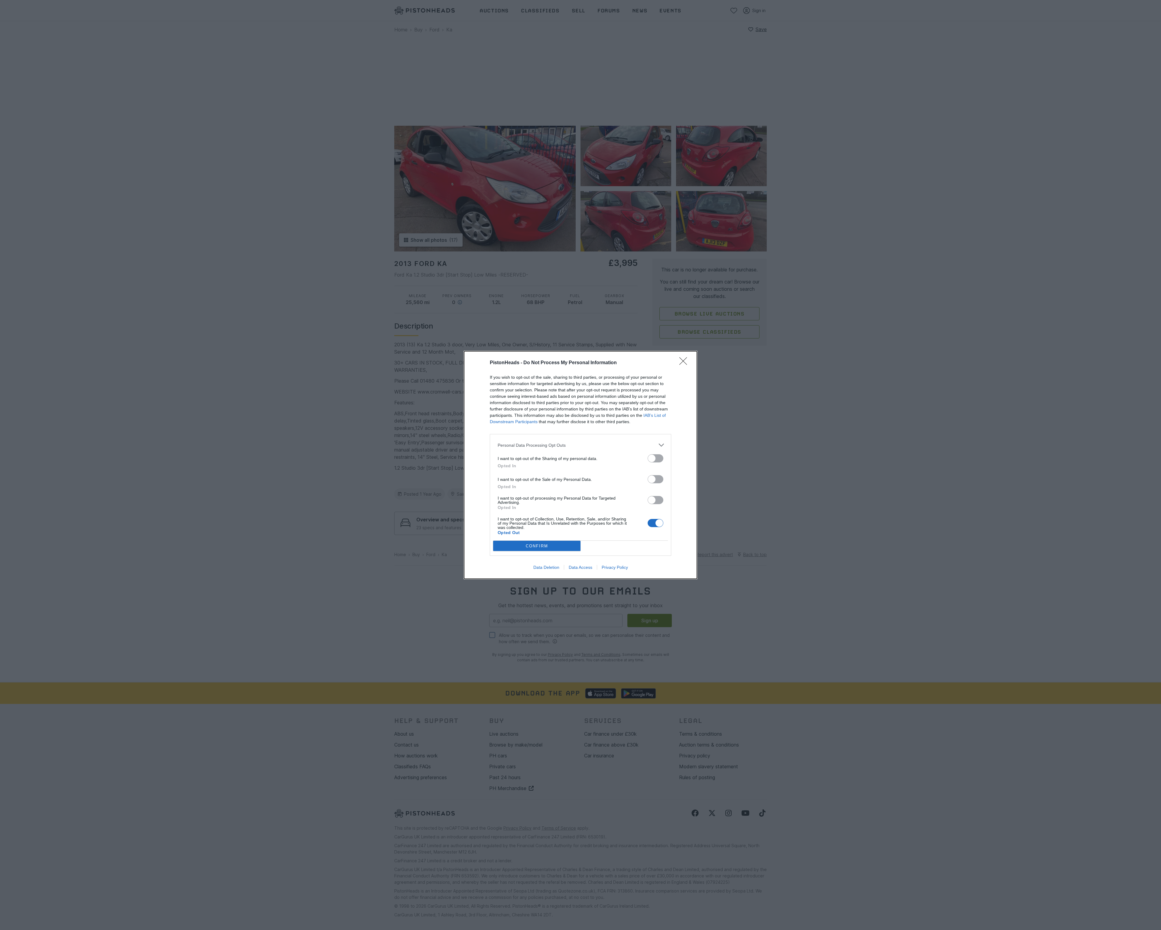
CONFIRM (537, 546)
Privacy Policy (615, 567)
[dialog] (580, 465)
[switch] (655, 458)
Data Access (580, 567)
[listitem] (580, 445)
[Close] (685, 363)
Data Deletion (546, 567)
